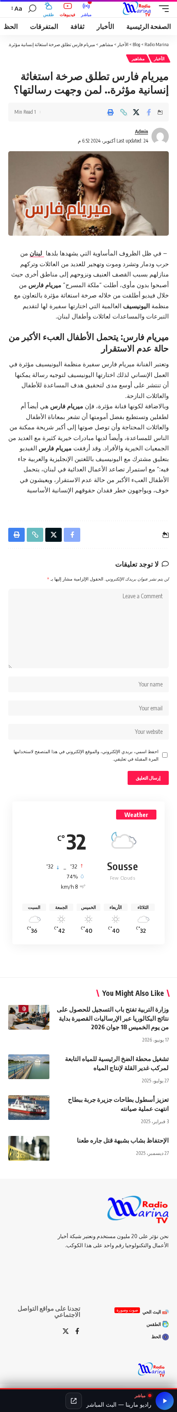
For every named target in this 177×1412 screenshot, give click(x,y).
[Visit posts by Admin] (160, 136)
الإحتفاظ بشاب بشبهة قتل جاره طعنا (123, 1140)
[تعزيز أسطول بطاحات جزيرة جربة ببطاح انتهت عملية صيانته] (28, 1107)
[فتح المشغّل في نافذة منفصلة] (73, 1401)
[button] (162, 8)
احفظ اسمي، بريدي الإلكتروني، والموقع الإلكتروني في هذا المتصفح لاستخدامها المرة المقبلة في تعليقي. (86, 755)
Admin (141, 132)
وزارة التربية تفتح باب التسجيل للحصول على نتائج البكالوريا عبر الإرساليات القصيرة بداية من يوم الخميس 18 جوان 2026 (113, 1018)
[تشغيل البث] (165, 1401)
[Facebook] (77, 1331)
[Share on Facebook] (149, 112)
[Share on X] (136, 112)
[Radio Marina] (138, 8)
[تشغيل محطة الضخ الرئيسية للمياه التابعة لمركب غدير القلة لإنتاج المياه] (28, 1066)
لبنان (37, 253)
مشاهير (138, 58)
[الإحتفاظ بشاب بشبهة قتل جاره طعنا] (28, 1148)
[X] (65, 1331)
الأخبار (159, 58)
